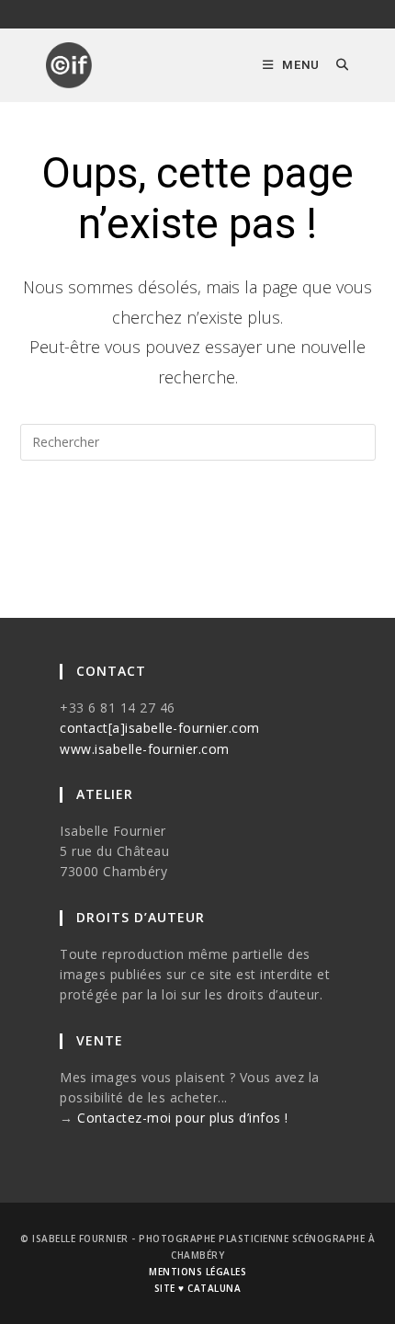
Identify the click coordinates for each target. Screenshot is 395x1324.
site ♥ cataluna (198, 1288)
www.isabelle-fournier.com (145, 749)
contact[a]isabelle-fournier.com (160, 727)
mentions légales (197, 1271)
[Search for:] (335, 65)
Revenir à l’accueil (198, 516)
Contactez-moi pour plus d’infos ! (182, 1117)
